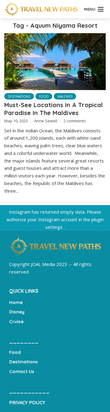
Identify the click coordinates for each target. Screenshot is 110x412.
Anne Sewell (45, 121)
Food (44, 96)
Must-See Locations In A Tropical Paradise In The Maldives (53, 109)
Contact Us (21, 371)
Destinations (19, 96)
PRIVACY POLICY (27, 402)
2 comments (75, 121)
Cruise (16, 321)
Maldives (64, 96)
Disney (16, 312)
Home (16, 302)
